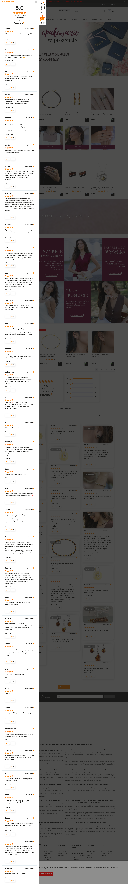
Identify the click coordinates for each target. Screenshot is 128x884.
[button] (2, 1)
